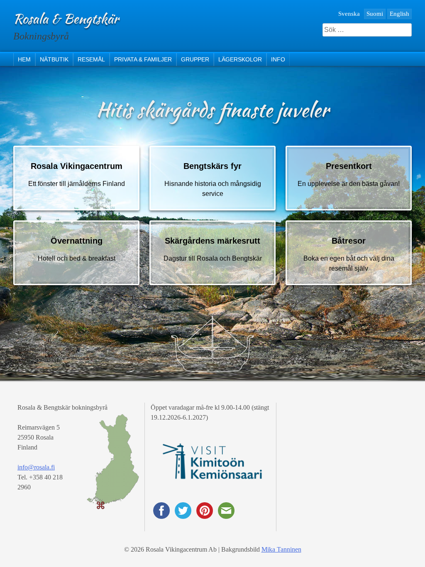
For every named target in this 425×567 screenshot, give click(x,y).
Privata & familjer (143, 59)
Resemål (91, 59)
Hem (24, 59)
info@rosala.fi (36, 467)
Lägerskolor (240, 59)
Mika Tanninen (281, 549)
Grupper (195, 59)
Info (278, 59)
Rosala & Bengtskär (66, 18)
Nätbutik (54, 59)
